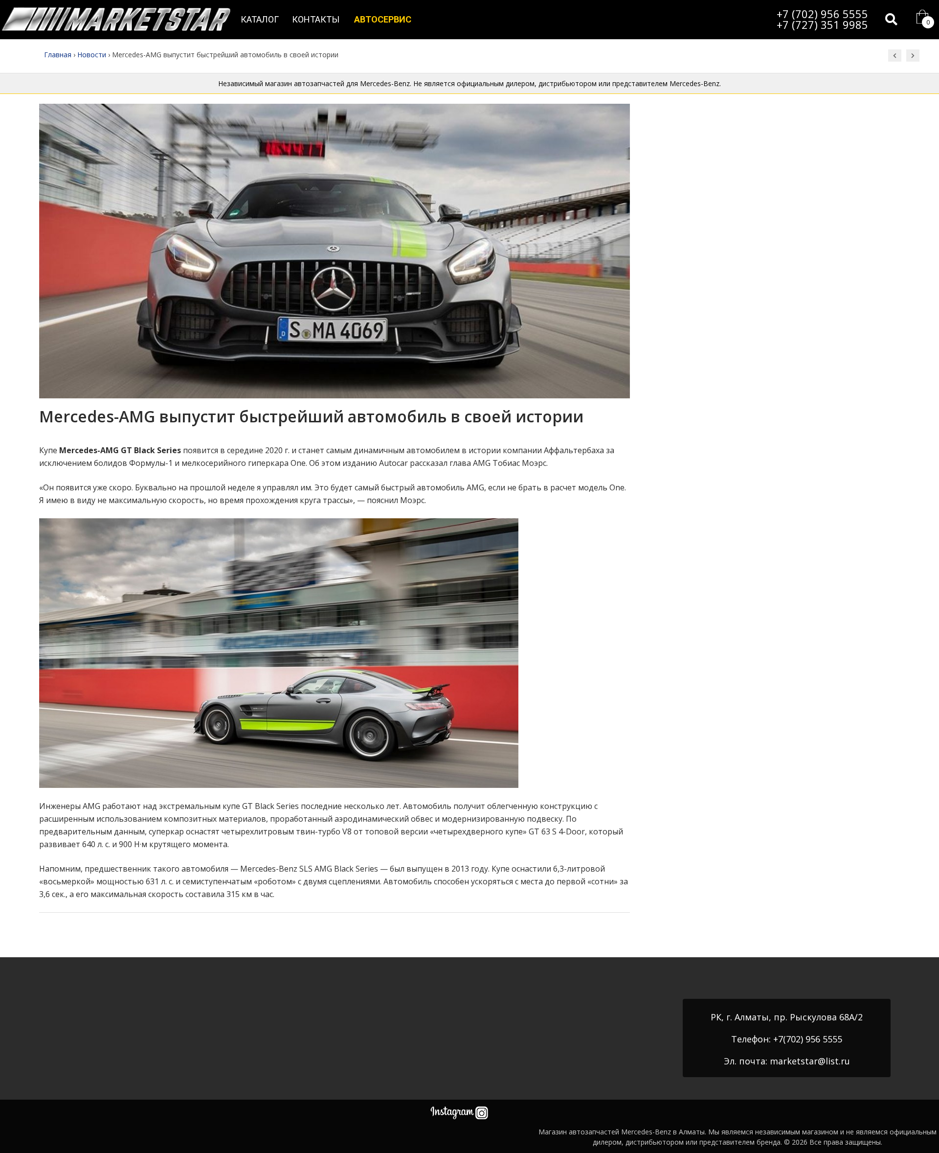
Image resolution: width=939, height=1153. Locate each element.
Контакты (315, 19)
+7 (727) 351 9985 (822, 24)
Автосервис (382, 19)
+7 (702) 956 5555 (822, 13)
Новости (91, 54)
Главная (57, 54)
